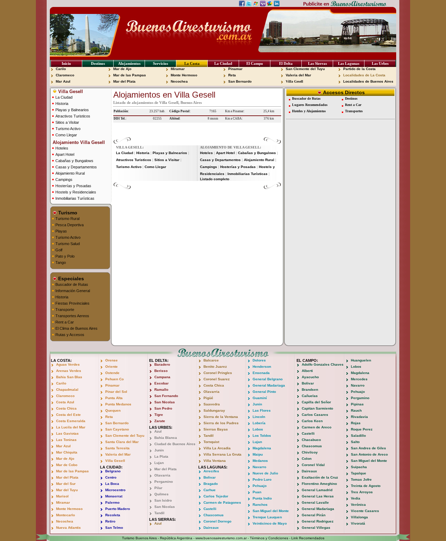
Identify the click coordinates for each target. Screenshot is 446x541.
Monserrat (113, 496)
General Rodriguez (317, 521)
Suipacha (359, 467)
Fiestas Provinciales (72, 303)
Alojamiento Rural (70, 173)
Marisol (62, 496)
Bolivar (209, 477)
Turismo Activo (67, 129)
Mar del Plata (124, 81)
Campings (63, 179)
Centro (110, 477)
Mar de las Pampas (129, 75)
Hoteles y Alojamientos (309, 111)
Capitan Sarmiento (317, 408)
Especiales (70, 278)
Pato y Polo (65, 256)
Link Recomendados (307, 538)
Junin (159, 450)
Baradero (162, 364)
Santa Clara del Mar (122, 442)
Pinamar (235, 69)
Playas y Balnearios (72, 110)
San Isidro (163, 500)
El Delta (286, 63)
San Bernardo (240, 81)
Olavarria (162, 475)
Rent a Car (64, 322)
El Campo (254, 63)
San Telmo (114, 527)
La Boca (112, 484)
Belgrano (113, 471)
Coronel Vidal (313, 465)
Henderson (262, 366)
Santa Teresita (117, 448)
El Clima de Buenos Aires (76, 328)
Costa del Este (68, 415)
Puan (257, 492)
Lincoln (259, 417)
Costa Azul (65, 402)
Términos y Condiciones (269, 538)
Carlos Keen (312, 421)
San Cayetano (117, 429)
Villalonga (359, 517)
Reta (232, 75)
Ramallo (161, 389)
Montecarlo (65, 515)
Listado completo (214, 179)
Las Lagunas (348, 63)
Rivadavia (359, 417)
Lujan (159, 463)
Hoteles (61, 148)
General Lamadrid (317, 490)
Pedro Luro (262, 479)
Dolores (259, 360)
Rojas (356, 423)
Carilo (61, 69)
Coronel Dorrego (217, 521)
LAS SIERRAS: (162, 519)
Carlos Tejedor (215, 496)
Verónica (358, 504)
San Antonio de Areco (369, 454)
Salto (355, 442)
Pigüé (208, 398)
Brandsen (310, 389)
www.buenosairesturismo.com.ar (221, 538)
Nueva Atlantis (68, 527)
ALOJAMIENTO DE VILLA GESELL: (230, 147)
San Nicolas (164, 402)
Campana (162, 377)
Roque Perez (361, 429)
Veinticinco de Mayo (270, 523)
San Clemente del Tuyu (305, 69)
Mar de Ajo (122, 69)
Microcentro (115, 490)
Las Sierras (317, 63)
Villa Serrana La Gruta (222, 454)
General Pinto (264, 392)
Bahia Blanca (165, 438)
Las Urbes (380, 63)
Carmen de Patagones (222, 502)
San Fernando (166, 396)
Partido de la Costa (359, 69)
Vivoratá (358, 523)
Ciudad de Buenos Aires (174, 444)
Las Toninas (66, 440)
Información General (72, 291)
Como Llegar (66, 135)
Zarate (159, 421)
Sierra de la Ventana (220, 417)
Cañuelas (310, 396)
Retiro (110, 521)
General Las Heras (318, 496)
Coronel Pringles (217, 373)
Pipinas (357, 404)
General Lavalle (315, 502)
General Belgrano (268, 379)
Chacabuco (311, 440)
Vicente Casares (365, 511)
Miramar (178, 69)
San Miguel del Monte (271, 511)
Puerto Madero (117, 509)
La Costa (192, 63)
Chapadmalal (67, 389)
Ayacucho (310, 377)
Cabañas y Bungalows (74, 161)
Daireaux (211, 527)
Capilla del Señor (316, 402)
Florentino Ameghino (319, 484)
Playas (61, 231)
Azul (158, 431)
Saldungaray (214, 410)
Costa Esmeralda (70, 421)
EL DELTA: (159, 360)
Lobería (259, 423)
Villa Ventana (214, 461)
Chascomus (213, 515)
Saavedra (211, 404)
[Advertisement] (197, 199)
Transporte (64, 309)
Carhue (209, 490)
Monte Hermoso (184, 75)
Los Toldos (262, 435)
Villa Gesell (294, 81)
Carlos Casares (315, 415)
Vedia (355, 498)
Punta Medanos (118, 404)
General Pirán (313, 515)
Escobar (161, 383)
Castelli (209, 509)
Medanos (260, 461)
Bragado (210, 484)
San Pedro (163, 408)
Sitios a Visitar (67, 122)
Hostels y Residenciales (75, 192)
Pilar (158, 488)
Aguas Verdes (68, 364)
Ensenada (261, 373)
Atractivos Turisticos (72, 116)
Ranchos (260, 504)
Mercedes (359, 379)
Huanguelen (361, 360)
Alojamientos (129, 63)
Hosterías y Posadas (73, 186)
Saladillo (358, 435)
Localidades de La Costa (364, 75)
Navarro (259, 467)
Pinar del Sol (116, 392)
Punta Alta (114, 398)
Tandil (159, 513)
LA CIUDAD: (111, 467)
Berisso (161, 371)
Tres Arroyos (362, 492)
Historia (61, 103)
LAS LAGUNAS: (213, 467)
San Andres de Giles (368, 448)
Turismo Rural (67, 218)
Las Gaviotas (67, 433)
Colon (307, 458)
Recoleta (112, 515)
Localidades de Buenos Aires (368, 81)
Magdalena (262, 448)
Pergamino (163, 481)
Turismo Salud (67, 244)
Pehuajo (260, 486)
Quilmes (161, 494)
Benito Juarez (215, 366)
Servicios (160, 63)
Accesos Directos (343, 92)
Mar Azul (63, 81)
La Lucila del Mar (70, 427)
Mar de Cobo (66, 465)
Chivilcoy (310, 452)
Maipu (258, 454)
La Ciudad (223, 63)
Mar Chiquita (66, 452)
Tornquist (211, 442)
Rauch (356, 410)
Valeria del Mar (298, 75)
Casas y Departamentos (76, 167)
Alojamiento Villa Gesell (78, 142)
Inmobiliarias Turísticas (74, 198)
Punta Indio (262, 498)
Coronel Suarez (216, 379)
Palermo (112, 502)
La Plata (161, 456)
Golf (58, 250)
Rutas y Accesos (69, 335)
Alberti (307, 371)
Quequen (113, 410)
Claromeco (65, 75)
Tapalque (358, 473)
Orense (111, 360)
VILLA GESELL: (130, 147)
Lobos (258, 429)
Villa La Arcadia (217, 448)
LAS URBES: (160, 427)
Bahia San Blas (69, 377)
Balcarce (211, 360)
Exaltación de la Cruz (320, 477)
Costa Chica (66, 408)
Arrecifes (211, 471)
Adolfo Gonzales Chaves (323, 364)
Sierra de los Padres (221, 423)
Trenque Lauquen (267, 517)
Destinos (98, 63)
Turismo (67, 212)
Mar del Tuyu (67, 490)
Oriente (111, 366)
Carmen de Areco (316, 427)
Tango (60, 262)
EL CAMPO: (307, 360)
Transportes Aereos (72, 316)
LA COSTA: (61, 360)
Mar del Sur (66, 484)
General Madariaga (269, 385)
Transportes (354, 111)
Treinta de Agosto (365, 486)
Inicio (66, 63)
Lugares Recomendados (310, 105)
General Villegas (316, 527)
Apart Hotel (64, 154)
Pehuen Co (114, 379)
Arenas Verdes (68, 371)
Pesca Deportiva (69, 225)
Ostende (112, 373)
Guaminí (260, 398)
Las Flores (262, 410)
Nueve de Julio (265, 473)
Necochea (179, 81)
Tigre (158, 415)
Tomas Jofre (361, 479)
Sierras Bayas (215, 429)
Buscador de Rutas (71, 284)
